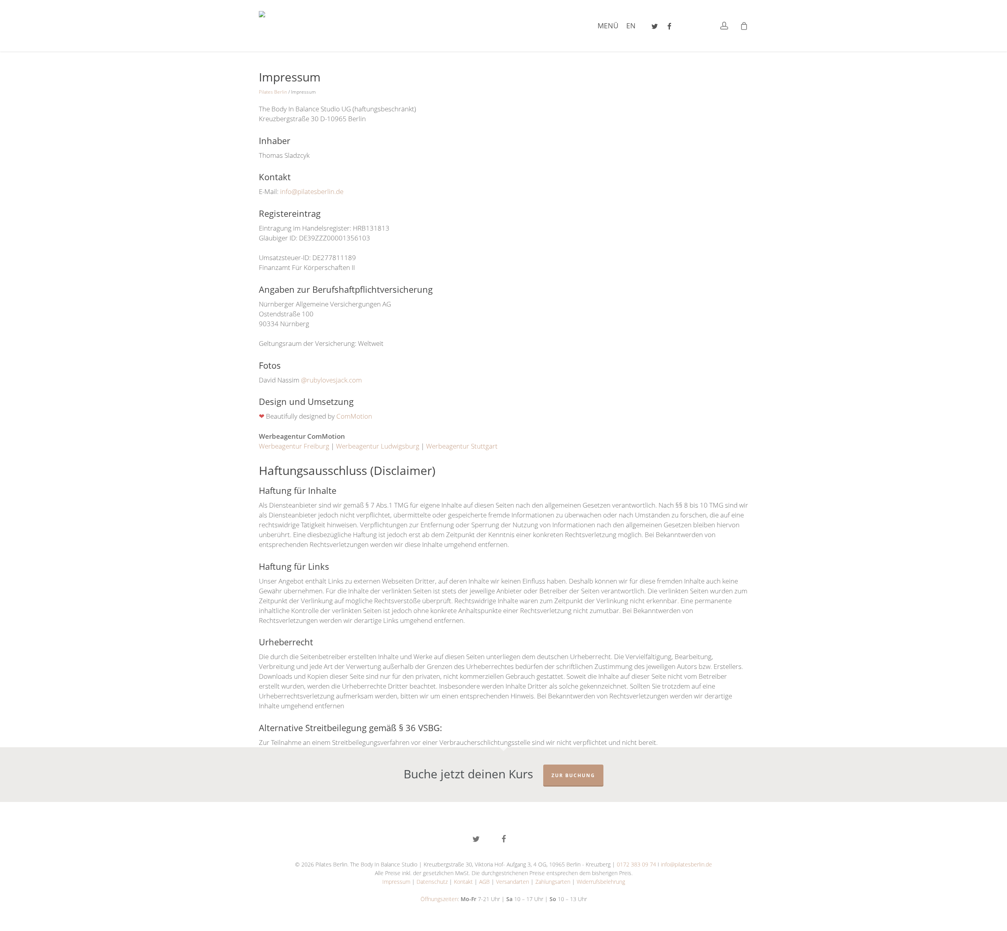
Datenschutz (432, 881)
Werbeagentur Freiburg (294, 446)
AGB (484, 881)
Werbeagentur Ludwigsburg (377, 446)
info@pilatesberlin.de (686, 864)
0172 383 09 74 (636, 864)
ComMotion (354, 416)
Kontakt (463, 881)
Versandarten (512, 881)
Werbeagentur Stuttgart (462, 446)
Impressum (396, 881)
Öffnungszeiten (439, 899)
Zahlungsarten (552, 881)
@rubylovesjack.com (331, 379)
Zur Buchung (573, 775)
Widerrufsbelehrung (601, 881)
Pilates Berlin (273, 92)
